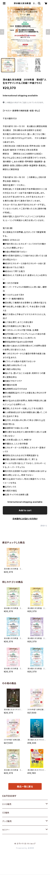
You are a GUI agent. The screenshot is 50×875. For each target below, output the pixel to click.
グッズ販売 (7, 821)
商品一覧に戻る (25, 786)
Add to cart (25, 510)
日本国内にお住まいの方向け (25, 518)
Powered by (22, 848)
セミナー (6, 830)
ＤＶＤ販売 (7, 804)
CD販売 (5, 812)
